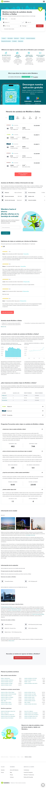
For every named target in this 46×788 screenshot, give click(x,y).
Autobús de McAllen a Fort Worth (30, 678)
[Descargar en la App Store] (28, 98)
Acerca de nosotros (14, 770)
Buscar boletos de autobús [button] (23, 657)
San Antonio (14, 609)
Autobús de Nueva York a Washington (8, 716)
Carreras (11, 777)
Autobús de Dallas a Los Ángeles (7, 697)
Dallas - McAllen (27, 702)
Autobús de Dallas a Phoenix (6, 695)
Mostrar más (3, 326)
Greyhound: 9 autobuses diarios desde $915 (11, 324)
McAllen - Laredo (27, 681)
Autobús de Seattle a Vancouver (30, 717)
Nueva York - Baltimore (28, 711)
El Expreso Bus (26, 281)
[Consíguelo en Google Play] (37, 98)
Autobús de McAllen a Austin (6, 685)
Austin (19, 609)
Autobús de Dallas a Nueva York (30, 695)
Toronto (37, 609)
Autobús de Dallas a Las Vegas (30, 693)
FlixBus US (4, 395)
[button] (44, 1)
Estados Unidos (13, 756)
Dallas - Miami (3, 700)
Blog (11, 772)
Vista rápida (10, 38)
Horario (3, 38)
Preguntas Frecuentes (6, 41)
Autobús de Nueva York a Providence (31, 714)
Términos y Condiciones (29, 774)
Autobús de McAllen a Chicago (6, 683)
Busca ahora (11, 640)
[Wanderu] (5, 1)
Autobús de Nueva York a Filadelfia (30, 712)
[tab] (5, 19)
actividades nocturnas (30, 535)
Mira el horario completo (23, 174)
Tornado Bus (26, 253)
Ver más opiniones (7, 312)
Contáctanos (26, 770)
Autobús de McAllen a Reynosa (7, 681)
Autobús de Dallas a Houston (29, 700)
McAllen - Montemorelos (5, 678)
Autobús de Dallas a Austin (29, 697)
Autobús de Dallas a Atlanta (6, 702)
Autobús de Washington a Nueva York (8, 711)
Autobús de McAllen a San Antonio (30, 683)
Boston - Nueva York (5, 712)
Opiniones (16, 38)
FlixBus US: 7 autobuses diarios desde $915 (11, 323)
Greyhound (4, 397)
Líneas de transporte (30, 38)
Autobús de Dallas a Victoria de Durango (8, 693)
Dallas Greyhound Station (7, 607)
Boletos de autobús (4, 756)
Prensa (11, 774)
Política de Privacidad (28, 777)
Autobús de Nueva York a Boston (7, 717)
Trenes (2, 772)
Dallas (22, 756)
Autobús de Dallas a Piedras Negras (7, 692)
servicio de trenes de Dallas (38, 614)
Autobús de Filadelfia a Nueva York (30, 716)
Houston (10, 609)
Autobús (2, 770)
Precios (22, 38)
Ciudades (14, 41)
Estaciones (20, 41)
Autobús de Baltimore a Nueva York (7, 714)
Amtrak (18, 608)
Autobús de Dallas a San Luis (29, 692)
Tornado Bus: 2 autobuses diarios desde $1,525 (35, 323)
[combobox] (12, 22)
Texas (18, 756)
